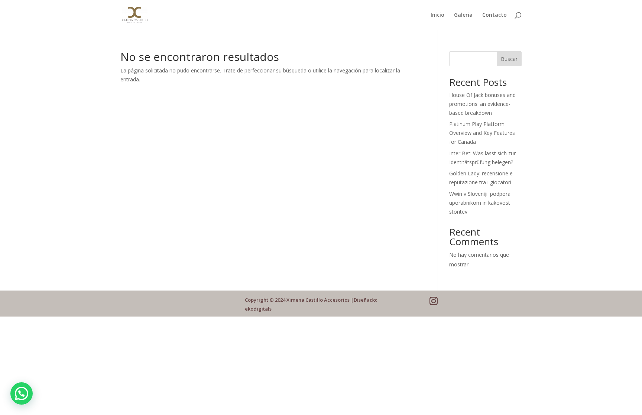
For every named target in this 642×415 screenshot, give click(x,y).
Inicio (437, 15)
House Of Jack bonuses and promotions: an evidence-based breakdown (482, 103)
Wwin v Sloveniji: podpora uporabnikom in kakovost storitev (479, 202)
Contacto (494, 15)
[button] (21, 393)
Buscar (509, 58)
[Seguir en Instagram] (433, 301)
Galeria (463, 15)
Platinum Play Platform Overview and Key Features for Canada (482, 132)
